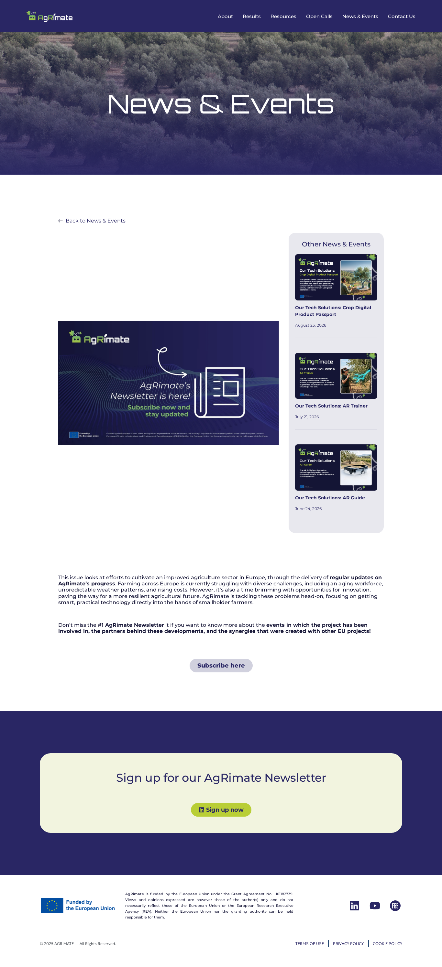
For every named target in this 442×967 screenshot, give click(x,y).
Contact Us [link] (401, 16)
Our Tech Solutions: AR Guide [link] (330, 498)
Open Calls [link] (319, 16)
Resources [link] (283, 16)
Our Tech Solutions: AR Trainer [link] (331, 406)
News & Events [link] (360, 16)
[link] (49, 16)
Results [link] (252, 16)
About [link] (225, 16)
